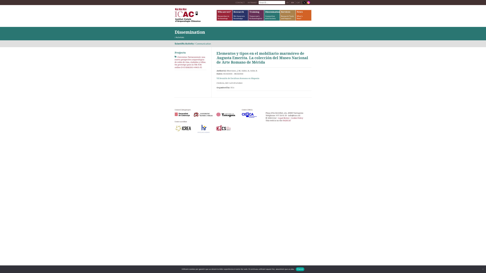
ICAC (194, 16)
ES (287, 2)
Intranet (252, 2)
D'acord (300, 269)
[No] (483, 269)
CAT (298, 2)
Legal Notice (283, 118)
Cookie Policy (297, 118)
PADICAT (287, 120)
